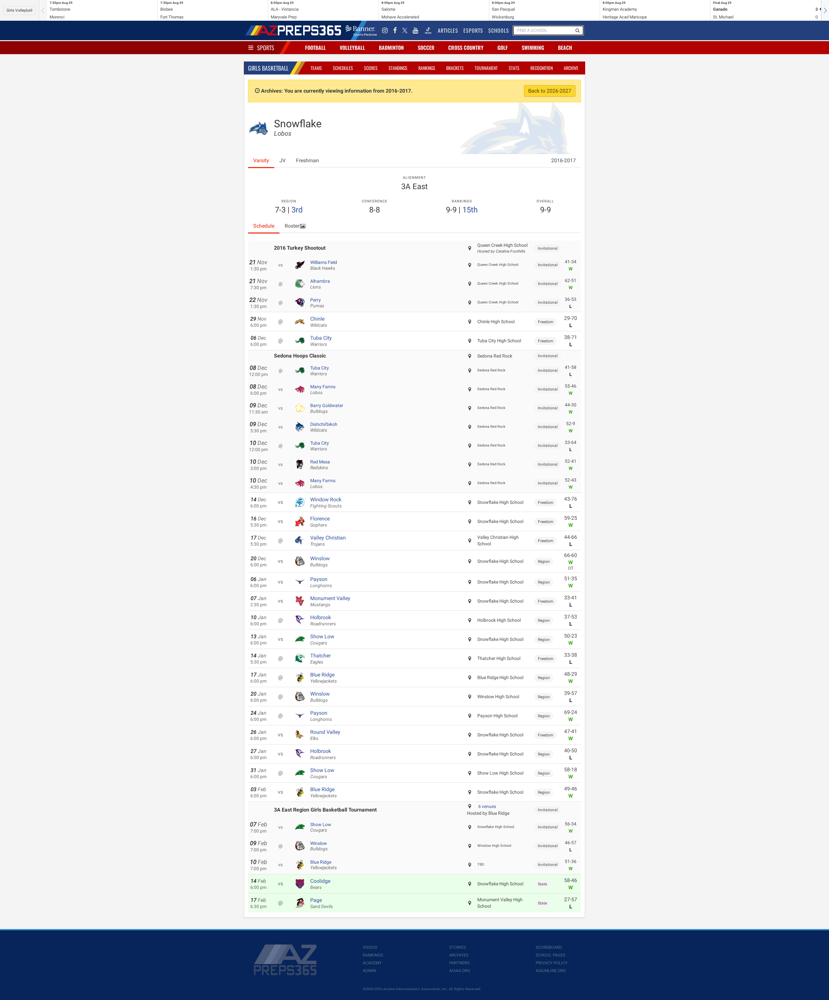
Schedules (343, 67)
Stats (514, 67)
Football (315, 47)
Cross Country (465, 47)
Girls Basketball (268, 68)
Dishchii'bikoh (323, 427)
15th (470, 209)
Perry (317, 302)
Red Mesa (320, 464)
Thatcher (320, 659)
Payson (321, 582)
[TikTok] (428, 30)
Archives (459, 955)
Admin (369, 970)
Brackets (455, 67)
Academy (372, 962)
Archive (571, 67)
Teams (316, 67)
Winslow (320, 561)
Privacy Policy (552, 962)
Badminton (391, 47)
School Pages (550, 955)
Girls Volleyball (19, 10)
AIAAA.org (459, 970)
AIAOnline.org (551, 970)
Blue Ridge (323, 678)
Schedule (263, 226)
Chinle (318, 322)
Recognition (541, 67)
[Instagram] (385, 30)
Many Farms (322, 389)
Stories (457, 947)
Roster (292, 226)
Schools (498, 30)
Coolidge (320, 884)
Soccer (426, 47)
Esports (473, 30)
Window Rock (326, 502)
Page (321, 903)
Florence (320, 522)
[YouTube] (415, 30)
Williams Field (323, 265)
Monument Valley (330, 601)
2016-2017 (563, 160)
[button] (825, 10)
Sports (265, 47)
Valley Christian (328, 541)
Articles (448, 30)
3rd (297, 209)
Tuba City (321, 341)
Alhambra (320, 284)
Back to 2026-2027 (549, 91)
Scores (371, 67)
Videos (370, 947)
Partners (459, 962)
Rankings (426, 67)
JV (282, 160)
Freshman (307, 160)
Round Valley (325, 735)
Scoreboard (549, 947)
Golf (502, 47)
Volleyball (352, 47)
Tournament (486, 67)
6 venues (487, 806)
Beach (565, 47)
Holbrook (323, 620)
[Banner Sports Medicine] (361, 30)
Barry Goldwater (326, 408)
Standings (398, 67)
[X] (405, 30)
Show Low (322, 639)
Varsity (261, 160)
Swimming (533, 47)
